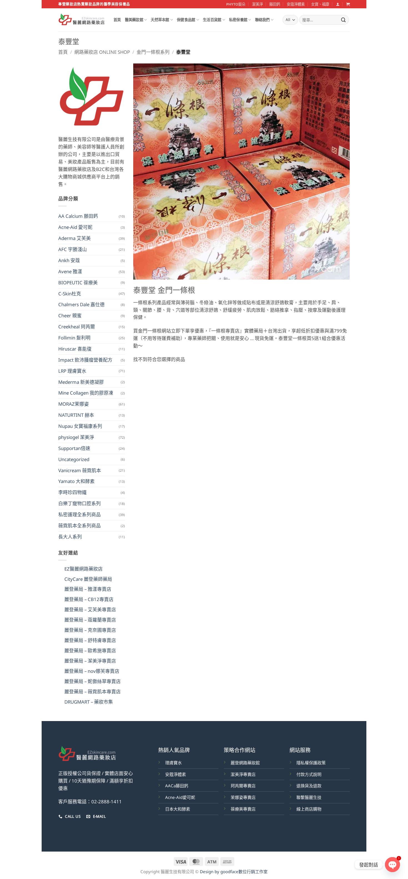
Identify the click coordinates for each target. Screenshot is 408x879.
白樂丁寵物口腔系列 (79, 503)
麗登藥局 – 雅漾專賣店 (87, 589)
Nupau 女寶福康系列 (80, 426)
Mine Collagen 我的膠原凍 (85, 393)
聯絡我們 (262, 19)
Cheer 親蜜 (70, 315)
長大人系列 (70, 536)
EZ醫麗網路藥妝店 (83, 569)
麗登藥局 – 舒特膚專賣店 (90, 640)
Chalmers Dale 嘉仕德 (81, 304)
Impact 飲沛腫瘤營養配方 (85, 360)
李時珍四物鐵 (72, 492)
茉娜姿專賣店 (243, 797)
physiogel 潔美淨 (76, 437)
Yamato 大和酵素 (76, 481)
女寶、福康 (320, 4)
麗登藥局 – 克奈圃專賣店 (90, 630)
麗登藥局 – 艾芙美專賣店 (90, 609)
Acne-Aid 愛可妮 (75, 227)
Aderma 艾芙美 (74, 238)
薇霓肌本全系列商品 (79, 525)
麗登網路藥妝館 (245, 762)
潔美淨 (257, 4)
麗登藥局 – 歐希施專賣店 (90, 650)
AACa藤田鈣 (176, 785)
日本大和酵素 (177, 809)
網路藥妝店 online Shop (102, 52)
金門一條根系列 (153, 52)
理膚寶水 (173, 762)
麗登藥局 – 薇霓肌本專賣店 (92, 691)
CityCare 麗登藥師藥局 (88, 579)
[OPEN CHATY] (392, 864)
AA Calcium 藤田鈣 (78, 216)
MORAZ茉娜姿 (73, 404)
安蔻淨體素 (296, 4)
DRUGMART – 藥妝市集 (88, 702)
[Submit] (344, 20)
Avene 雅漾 (70, 271)
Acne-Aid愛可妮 (180, 797)
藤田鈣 (274, 4)
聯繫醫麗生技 (308, 797)
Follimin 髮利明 (74, 337)
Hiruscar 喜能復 (75, 349)
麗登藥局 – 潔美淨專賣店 (90, 661)
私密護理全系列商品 (79, 514)
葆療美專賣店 (243, 809)
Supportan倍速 (74, 448)
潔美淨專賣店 (243, 774)
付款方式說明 (308, 774)
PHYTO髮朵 (235, 4)
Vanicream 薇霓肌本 (79, 470)
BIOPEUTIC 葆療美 (78, 282)
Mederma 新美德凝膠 (81, 382)
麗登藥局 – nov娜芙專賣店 (91, 671)
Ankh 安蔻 (69, 260)
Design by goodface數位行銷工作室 (234, 871)
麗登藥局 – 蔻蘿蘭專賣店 (90, 620)
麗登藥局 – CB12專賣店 (89, 599)
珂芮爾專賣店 (243, 785)
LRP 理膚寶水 (72, 371)
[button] (337, 4)
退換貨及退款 (308, 785)
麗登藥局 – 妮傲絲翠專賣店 (92, 681)
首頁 (117, 19)
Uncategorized (73, 459)
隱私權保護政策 (311, 762)
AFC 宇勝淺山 (72, 249)
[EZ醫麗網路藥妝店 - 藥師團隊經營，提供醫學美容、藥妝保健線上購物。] (81, 19)
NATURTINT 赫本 (76, 415)
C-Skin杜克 (69, 293)
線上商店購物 (308, 809)
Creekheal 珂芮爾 (76, 326)
